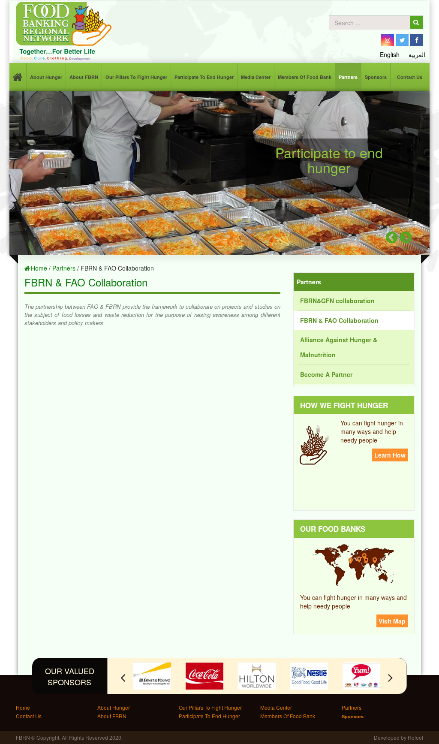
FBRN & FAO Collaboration (339, 320)
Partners (348, 77)
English (390, 54)
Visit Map (392, 621)
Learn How (390, 455)
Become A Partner (326, 374)
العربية (417, 54)
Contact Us (409, 77)
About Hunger (46, 77)
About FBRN (83, 77)
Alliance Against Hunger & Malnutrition (338, 347)
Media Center (256, 77)
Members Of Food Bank (304, 77)
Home (39, 268)
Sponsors (376, 77)
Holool (415, 737)
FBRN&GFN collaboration (337, 300)
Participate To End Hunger (204, 77)
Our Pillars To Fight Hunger (136, 77)
